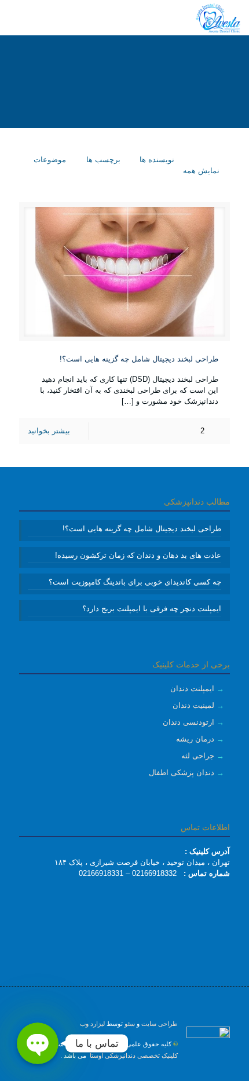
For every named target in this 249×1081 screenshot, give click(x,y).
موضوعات (48, 159)
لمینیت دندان (193, 705)
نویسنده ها (155, 159)
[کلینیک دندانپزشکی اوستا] (217, 17)
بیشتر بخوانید (49, 430)
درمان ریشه (195, 739)
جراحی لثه (197, 755)
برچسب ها (102, 159)
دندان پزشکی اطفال (181, 772)
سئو (129, 1023)
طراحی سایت (159, 1023)
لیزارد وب (92, 1023)
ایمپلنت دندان (192, 688)
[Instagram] (125, 1075)
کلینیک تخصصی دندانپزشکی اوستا (133, 1055)
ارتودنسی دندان (188, 722)
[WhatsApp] (140, 1075)
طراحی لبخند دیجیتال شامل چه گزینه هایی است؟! (139, 359)
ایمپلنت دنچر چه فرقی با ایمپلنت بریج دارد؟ (151, 608)
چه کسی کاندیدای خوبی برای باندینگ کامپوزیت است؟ (135, 582)
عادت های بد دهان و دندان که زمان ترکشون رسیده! (138, 555)
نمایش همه (201, 170)
